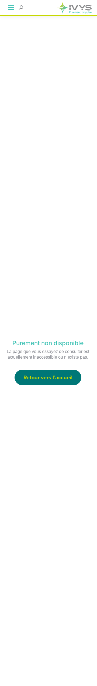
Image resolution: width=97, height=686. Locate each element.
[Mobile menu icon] (10, 7)
